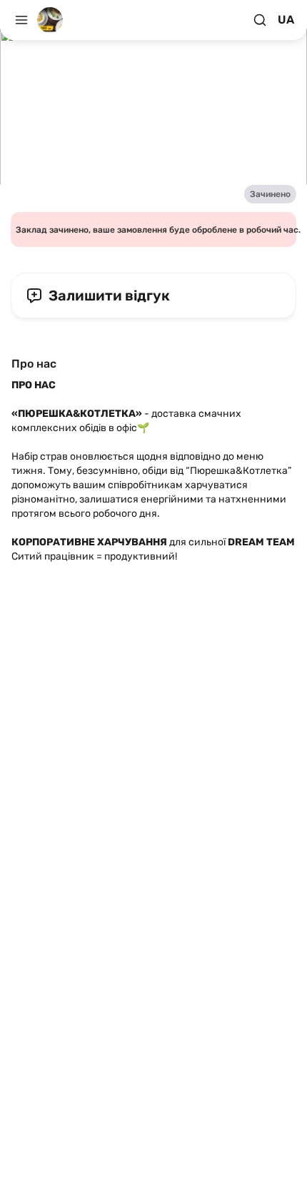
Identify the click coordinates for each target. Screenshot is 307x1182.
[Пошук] (260, 20)
